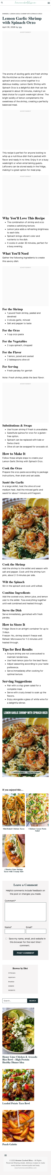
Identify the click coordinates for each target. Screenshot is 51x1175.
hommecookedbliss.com (25, 2)
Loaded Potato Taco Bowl (16, 1103)
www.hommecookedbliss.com (25, 1168)
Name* (8, 927)
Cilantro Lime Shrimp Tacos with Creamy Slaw (14, 870)
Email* (29, 927)
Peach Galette (9, 1144)
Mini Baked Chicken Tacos (13, 828)
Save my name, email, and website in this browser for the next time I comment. (27, 942)
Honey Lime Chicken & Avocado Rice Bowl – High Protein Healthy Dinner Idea (19, 1059)
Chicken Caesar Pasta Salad (37, 829)
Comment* (10, 900)
